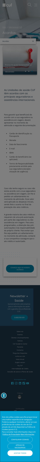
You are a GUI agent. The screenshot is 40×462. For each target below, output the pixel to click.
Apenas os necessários (20, 446)
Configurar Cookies (20, 439)
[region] (20, 436)
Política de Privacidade (11, 434)
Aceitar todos (20, 453)
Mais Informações (27, 434)
